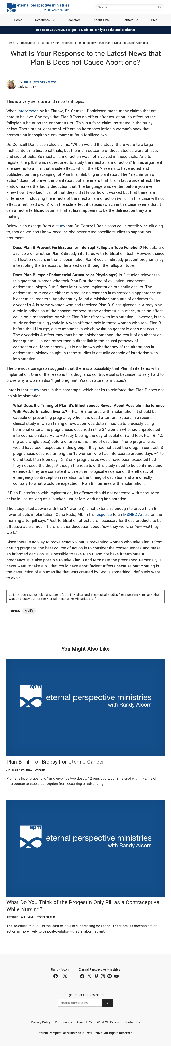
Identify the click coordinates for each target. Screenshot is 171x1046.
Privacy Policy (41, 1022)
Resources (28, 42)
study (60, 226)
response (103, 514)
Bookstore (73, 20)
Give (154, 20)
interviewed (28, 111)
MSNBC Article (136, 514)
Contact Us (130, 20)
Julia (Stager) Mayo (39, 82)
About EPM (102, 20)
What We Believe (108, 1022)
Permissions (63, 1022)
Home (18, 20)
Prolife (29, 610)
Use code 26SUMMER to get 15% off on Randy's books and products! (85, 30)
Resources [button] (42, 20)
